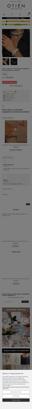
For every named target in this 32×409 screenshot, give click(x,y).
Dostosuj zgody (16, 396)
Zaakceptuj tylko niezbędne (16, 392)
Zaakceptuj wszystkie (16, 400)
